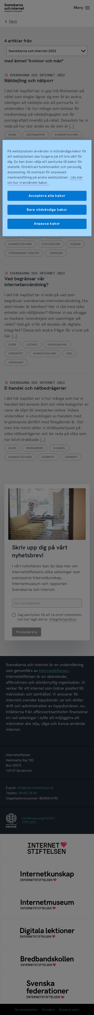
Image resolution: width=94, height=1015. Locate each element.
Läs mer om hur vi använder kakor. (45, 180)
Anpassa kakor (47, 223)
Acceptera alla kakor (47, 195)
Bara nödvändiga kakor (47, 209)
